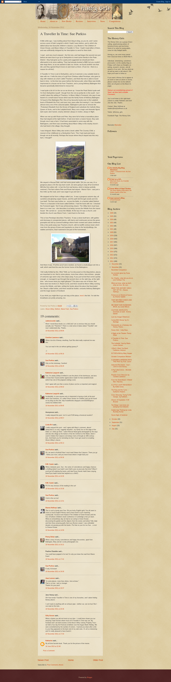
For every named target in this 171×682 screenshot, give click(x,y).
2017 (112, 242)
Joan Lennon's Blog (117, 198)
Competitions (115, 21)
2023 (112, 222)
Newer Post (43, 660)
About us (53, 21)
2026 (112, 213)
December (115, 264)
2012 (112, 258)
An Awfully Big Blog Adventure (117, 169)
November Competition (119, 270)
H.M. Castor (49, 464)
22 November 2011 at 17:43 (54, 634)
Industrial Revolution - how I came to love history (120, 365)
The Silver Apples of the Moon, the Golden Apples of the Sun (121, 191)
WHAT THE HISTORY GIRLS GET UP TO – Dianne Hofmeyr (121, 290)
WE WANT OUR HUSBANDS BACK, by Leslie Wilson (121, 306)
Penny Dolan (50, 537)
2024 (112, 219)
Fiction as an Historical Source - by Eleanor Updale (122, 296)
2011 (112, 261)
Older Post (98, 660)
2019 (112, 235)
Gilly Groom (49, 615)
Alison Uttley (49, 309)
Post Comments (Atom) (55, 665)
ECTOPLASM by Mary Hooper (121, 353)
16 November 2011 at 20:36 (54, 609)
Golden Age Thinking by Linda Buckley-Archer (121, 411)
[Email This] (68, 306)
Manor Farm (65, 309)
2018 (112, 239)
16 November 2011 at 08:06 (54, 331)
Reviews (79, 21)
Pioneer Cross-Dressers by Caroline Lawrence (120, 375)
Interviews (91, 21)
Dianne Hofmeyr (51, 508)
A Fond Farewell (115, 200)
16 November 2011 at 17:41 (54, 559)
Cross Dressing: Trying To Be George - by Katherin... (121, 396)
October (115, 419)
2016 (112, 245)
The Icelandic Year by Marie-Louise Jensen (121, 344)
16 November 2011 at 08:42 (54, 387)
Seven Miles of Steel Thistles (120, 189)
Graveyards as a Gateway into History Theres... (121, 326)
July (113, 429)
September (116, 422)
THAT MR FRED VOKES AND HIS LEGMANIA (121, 301)
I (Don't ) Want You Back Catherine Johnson (119, 349)
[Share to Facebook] (74, 306)
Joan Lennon (50, 578)
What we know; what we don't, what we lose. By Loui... (121, 284)
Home (42, 21)
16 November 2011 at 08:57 (54, 418)
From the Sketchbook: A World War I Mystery (121, 380)
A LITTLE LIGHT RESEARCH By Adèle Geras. (121, 386)
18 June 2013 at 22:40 (52, 646)
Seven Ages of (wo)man (119, 415)
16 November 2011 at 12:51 (54, 501)
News (102, 21)
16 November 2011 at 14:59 (54, 530)
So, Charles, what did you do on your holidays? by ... (122, 279)
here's (82, 295)
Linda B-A (49, 425)
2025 (112, 216)
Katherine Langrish (52, 373)
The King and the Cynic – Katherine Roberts (119, 391)
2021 (112, 229)
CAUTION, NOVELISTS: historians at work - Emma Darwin (121, 312)
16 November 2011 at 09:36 (54, 457)
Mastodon (118, 125)
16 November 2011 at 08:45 (54, 405)
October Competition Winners (121, 356)
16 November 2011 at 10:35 (54, 476)
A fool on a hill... (116, 179)
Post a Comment (49, 651)
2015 (112, 248)
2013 (112, 255)
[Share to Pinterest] (76, 306)
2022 (112, 226)
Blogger (89, 677)
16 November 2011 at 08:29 (54, 366)
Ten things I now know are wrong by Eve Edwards (120, 406)
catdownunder (50, 321)
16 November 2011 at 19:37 (54, 588)
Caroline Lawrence (52, 337)
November (115, 267)
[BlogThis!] (70, 306)
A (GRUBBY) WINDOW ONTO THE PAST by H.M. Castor (121, 360)
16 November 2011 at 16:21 (54, 544)
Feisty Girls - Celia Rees (119, 330)
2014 (112, 251)
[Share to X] (72, 306)
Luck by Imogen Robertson (120, 317)
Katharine (48, 640)
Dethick (57, 309)
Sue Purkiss (74, 309)
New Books (67, 21)
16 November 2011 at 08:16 (54, 354)
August (114, 425)
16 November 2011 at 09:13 (54, 443)
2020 (112, 232)
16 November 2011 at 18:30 (54, 571)
